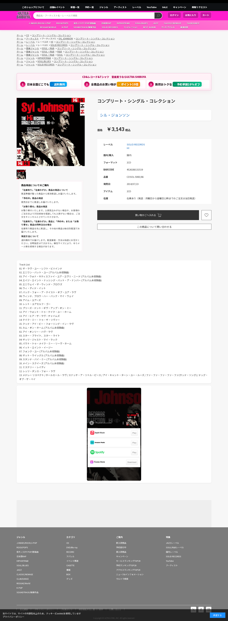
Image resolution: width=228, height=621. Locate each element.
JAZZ (19, 570)
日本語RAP (21, 556)
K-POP (20, 587)
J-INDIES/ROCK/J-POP (27, 543)
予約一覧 (89, 7)
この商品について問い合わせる (154, 227)
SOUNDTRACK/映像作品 (27, 592)
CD (67, 543)
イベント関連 (72, 561)
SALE (165, 7)
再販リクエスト (199, 7)
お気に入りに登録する (206, 215)
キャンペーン (179, 7)
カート (206, 15)
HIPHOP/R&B (22, 561)
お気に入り (190, 15)
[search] (158, 16)
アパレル (70, 556)
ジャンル (103, 7)
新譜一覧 (75, 7)
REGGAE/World (23, 583)
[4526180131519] (21, 174)
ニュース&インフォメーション (130, 574)
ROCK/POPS (22, 547)
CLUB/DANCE (23, 578)
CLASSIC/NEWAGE (25, 574)
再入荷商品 (121, 552)
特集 (168, 537)
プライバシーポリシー (13, 616)
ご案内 (119, 537)
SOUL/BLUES (23, 565)
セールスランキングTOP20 (128, 561)
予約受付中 (121, 547)
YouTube (151, 7)
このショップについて (33, 7)
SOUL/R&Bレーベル (175, 547)
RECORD (70, 552)
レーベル (136, 7)
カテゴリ (70, 537)
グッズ (69, 578)
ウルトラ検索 (122, 578)
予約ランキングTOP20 (126, 565)
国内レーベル (172, 552)
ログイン (174, 15)
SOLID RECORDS (136, 144)
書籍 (68, 570)
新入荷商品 (121, 543)
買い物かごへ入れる (145, 215)
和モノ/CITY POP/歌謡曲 (27, 552)
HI (128, 148)
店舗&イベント (57, 7)
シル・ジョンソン (115, 115)
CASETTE (70, 565)
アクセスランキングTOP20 (128, 570)
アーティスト (120, 7)
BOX (68, 574)
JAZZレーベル (172, 543)
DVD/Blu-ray (72, 547)
